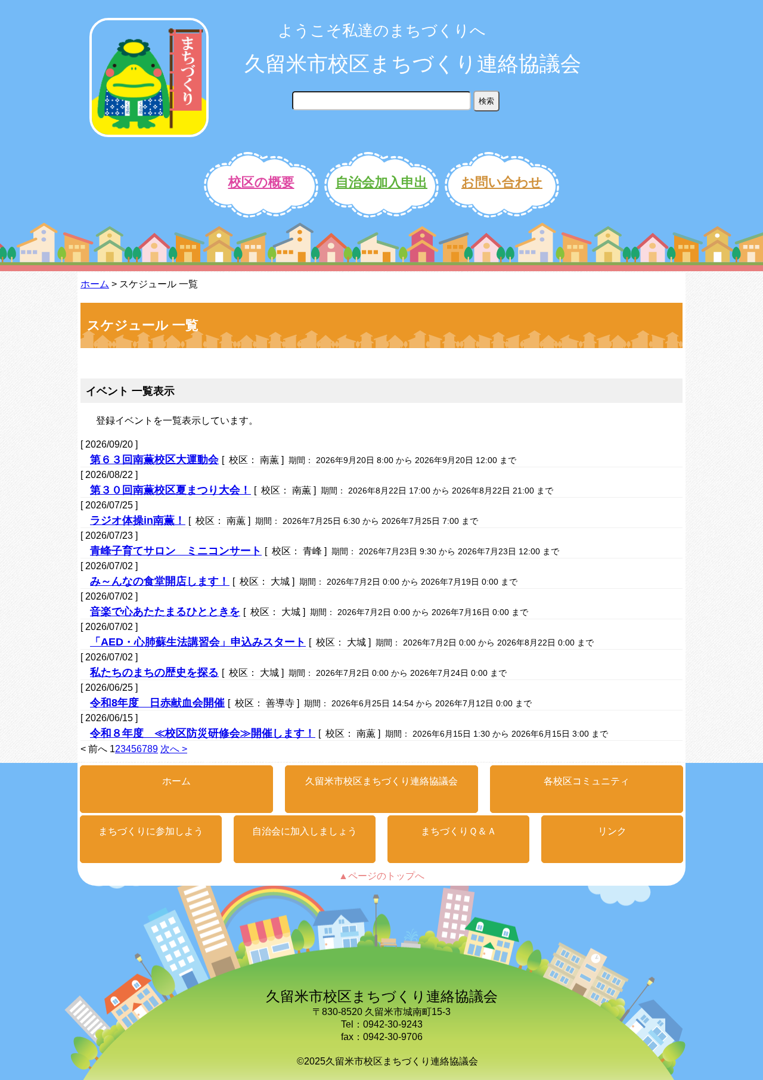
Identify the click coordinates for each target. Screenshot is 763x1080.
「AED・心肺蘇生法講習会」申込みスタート (198, 642)
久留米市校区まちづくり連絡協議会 (412, 63)
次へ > (173, 749)
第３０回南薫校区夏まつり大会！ (170, 490)
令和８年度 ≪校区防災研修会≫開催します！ (202, 733)
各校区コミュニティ (586, 781)
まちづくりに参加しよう (150, 831)
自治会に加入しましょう (304, 831)
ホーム (94, 284)
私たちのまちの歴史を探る (154, 672)
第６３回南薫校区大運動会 (154, 459)
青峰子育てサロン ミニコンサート (176, 551)
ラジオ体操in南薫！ (137, 520)
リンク (612, 831)
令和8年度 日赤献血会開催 (157, 703)
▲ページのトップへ (381, 876)
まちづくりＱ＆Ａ (459, 831)
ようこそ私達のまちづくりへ (382, 30)
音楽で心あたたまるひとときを (165, 611)
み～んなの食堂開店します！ (159, 581)
